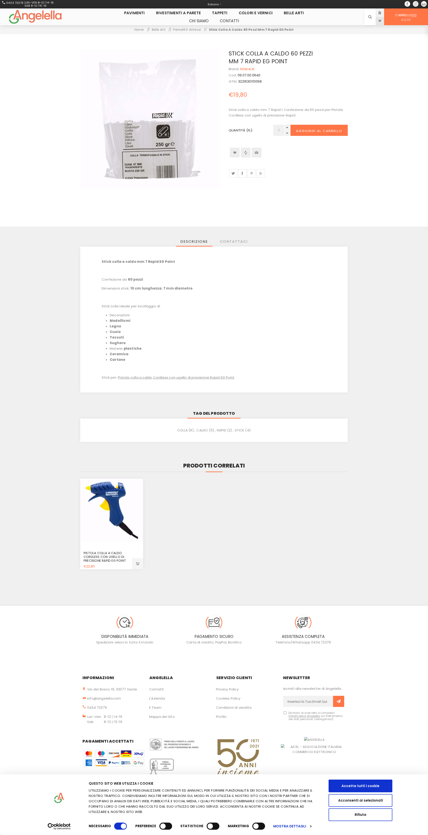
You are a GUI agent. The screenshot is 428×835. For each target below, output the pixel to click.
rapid (221, 430)
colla (182, 430)
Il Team (155, 707)
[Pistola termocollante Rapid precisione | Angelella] (111, 510)
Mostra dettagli (289, 826)
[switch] (165, 826)
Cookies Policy (228, 698)
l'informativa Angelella (304, 716)
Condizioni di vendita (233, 707)
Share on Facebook (242, 173)
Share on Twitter (233, 173)
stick (239, 430)
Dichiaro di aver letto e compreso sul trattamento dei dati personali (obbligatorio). (315, 716)
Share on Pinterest (251, 173)
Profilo (221, 716)
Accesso (383, 12)
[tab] (194, 242)
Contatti (156, 689)
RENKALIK (247, 69)
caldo (202, 430)
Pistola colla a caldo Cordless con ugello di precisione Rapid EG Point (176, 377)
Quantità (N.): (241, 130)
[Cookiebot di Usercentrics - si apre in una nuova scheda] (59, 826)
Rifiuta (360, 814)
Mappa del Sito (162, 716)
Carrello (405, 17)
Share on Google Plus (261, 173)
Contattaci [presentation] (234, 241)
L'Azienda (157, 698)
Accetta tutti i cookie (360, 786)
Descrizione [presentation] (194, 241)
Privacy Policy (227, 689)
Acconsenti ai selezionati (360, 800)
